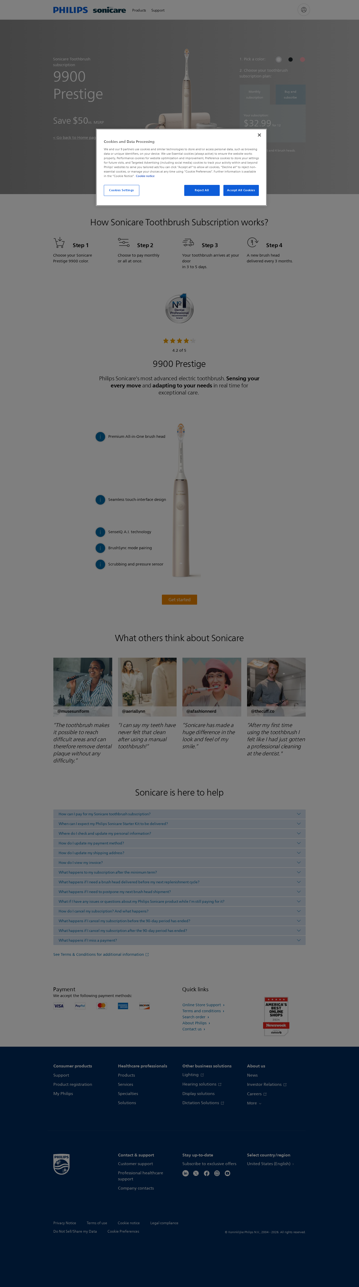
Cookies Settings (121, 190)
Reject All (202, 190)
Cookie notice (145, 176)
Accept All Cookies (241, 190)
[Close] (259, 135)
